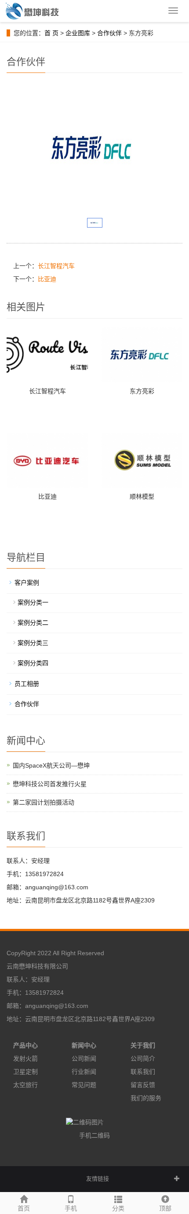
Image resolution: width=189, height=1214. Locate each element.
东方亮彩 (142, 391)
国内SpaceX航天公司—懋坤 (51, 765)
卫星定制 (25, 1071)
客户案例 (27, 582)
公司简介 (143, 1058)
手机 (71, 1208)
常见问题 (84, 1084)
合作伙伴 (109, 32)
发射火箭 (25, 1058)
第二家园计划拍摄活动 (43, 802)
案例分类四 (33, 663)
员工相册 (27, 683)
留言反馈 (143, 1084)
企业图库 (77, 32)
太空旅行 (25, 1084)
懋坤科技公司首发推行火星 (50, 783)
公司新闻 (84, 1058)
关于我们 (143, 1045)
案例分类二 (33, 622)
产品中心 (25, 1045)
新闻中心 (84, 1045)
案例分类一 (33, 602)
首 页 (51, 32)
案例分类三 (33, 642)
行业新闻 (84, 1071)
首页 (24, 1208)
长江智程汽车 (56, 265)
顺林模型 (142, 496)
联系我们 (143, 1071)
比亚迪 (47, 279)
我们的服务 (146, 1098)
